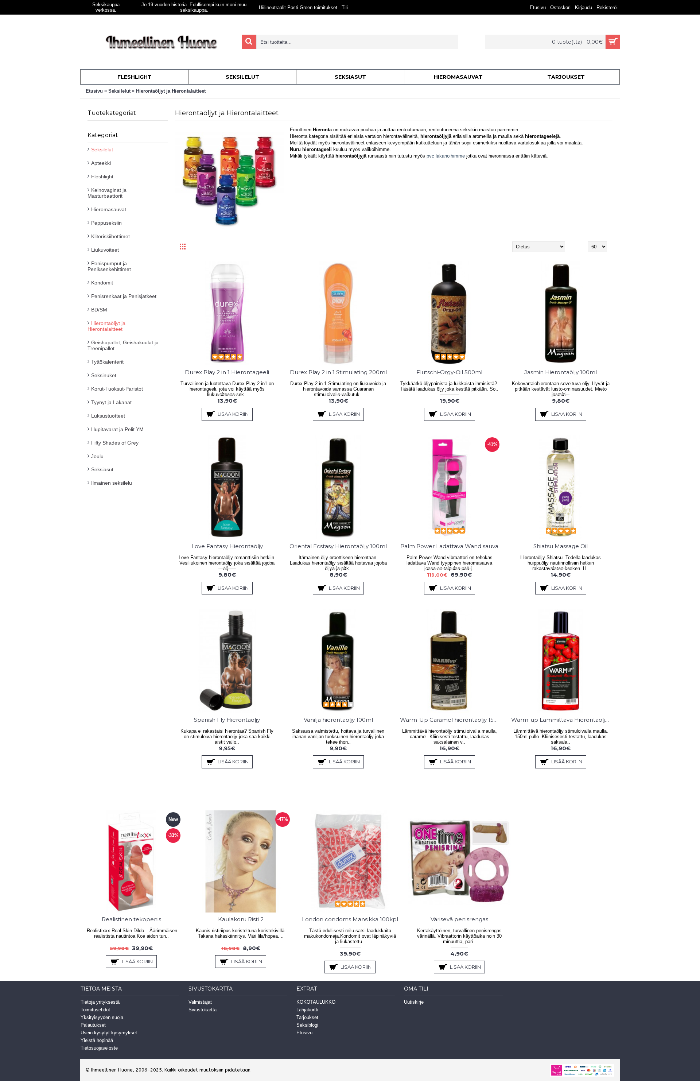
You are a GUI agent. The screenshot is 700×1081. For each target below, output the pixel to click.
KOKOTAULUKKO (315, 1002)
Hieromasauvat (108, 209)
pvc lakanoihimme (445, 156)
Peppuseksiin (106, 223)
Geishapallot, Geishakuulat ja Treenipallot (123, 345)
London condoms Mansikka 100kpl (350, 919)
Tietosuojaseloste (99, 1048)
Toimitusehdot (95, 1009)
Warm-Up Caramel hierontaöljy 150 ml (450, 719)
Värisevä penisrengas (459, 919)
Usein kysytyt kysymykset (109, 1032)
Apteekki (101, 163)
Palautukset (93, 1025)
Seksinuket (103, 375)
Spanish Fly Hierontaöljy (227, 719)
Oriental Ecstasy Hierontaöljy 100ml (338, 546)
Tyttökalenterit (107, 362)
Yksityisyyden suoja (102, 1017)
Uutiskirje (414, 1002)
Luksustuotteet (108, 416)
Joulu (97, 456)
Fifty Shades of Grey (115, 443)
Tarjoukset (307, 1017)
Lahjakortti (307, 1009)
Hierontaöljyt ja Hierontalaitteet (171, 91)
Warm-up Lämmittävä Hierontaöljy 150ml (561, 719)
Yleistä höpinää (97, 1040)
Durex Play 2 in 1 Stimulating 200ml (338, 372)
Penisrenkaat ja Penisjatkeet (123, 296)
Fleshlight (102, 176)
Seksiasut (102, 469)
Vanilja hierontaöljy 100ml (338, 719)
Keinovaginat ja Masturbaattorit (107, 193)
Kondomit (102, 283)
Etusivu (94, 91)
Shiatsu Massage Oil (560, 546)
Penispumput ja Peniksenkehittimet (109, 266)
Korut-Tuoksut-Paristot (117, 389)
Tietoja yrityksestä (100, 1002)
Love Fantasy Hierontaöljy (227, 546)
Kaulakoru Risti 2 (241, 919)
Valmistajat (200, 1002)
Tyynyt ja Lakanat (111, 402)
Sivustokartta (202, 1009)
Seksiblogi (307, 1025)
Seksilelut (119, 91)
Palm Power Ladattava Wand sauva (449, 546)
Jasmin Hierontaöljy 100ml (560, 372)
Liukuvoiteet (105, 250)
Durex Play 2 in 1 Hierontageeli (227, 372)
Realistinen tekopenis (131, 919)
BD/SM (99, 310)
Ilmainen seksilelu (111, 483)
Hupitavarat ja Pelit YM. (118, 429)
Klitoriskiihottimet (110, 236)
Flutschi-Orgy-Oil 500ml (449, 372)
